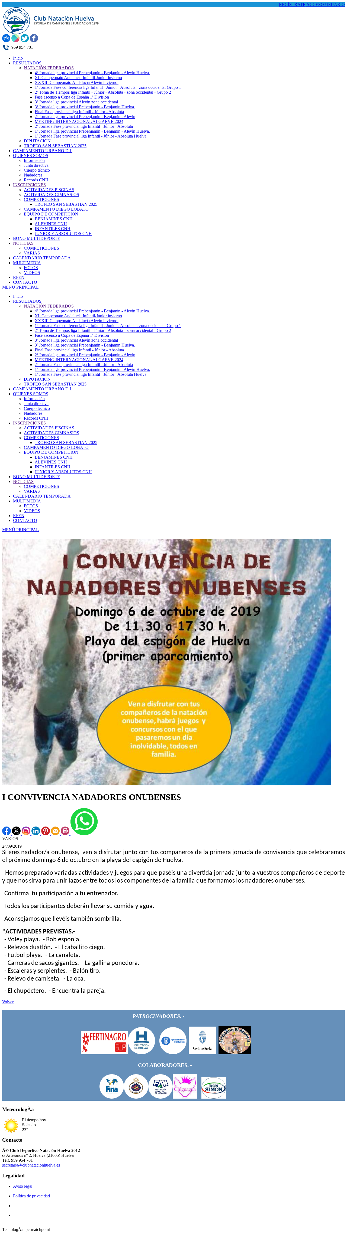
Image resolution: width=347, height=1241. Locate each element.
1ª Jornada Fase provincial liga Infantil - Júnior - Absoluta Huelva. (91, 374)
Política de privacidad (31, 1196)
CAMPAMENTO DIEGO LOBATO (56, 447)
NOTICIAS (23, 481)
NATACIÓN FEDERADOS (49, 306)
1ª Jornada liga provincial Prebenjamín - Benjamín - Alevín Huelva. (92, 369)
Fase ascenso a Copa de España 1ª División (72, 335)
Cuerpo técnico (37, 408)
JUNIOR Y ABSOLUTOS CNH (63, 471)
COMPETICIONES (41, 437)
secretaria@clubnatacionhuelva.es (31, 1165)
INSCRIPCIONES (29, 423)
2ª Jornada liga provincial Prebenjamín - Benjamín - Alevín (85, 354)
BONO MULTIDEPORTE (36, 476)
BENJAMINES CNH (54, 457)
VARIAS (32, 491)
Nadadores (33, 413)
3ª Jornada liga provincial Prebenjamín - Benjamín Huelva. (85, 345)
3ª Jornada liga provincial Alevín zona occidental (76, 340)
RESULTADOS (27, 301)
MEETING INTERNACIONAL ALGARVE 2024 (79, 359)
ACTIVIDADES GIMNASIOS (51, 432)
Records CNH (36, 418)
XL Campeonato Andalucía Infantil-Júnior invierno (78, 315)
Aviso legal (22, 1186)
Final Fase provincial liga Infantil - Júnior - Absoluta (79, 350)
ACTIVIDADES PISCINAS (49, 428)
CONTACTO (25, 520)
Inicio (18, 296)
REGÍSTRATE (292, 4)
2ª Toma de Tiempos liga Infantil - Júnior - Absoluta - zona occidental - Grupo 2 (103, 330)
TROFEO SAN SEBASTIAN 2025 (55, 384)
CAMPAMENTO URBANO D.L (42, 389)
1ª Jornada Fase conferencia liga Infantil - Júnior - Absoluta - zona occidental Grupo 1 (108, 325)
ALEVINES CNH (51, 462)
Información (34, 398)
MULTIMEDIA (27, 501)
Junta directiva (36, 403)
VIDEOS (32, 510)
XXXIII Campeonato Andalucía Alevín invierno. (76, 320)
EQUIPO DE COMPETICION (51, 452)
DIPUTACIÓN (37, 379)
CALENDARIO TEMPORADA (42, 496)
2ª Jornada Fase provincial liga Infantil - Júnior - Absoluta (84, 364)
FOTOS (31, 506)
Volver (8, 1002)
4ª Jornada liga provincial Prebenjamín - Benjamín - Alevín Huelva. (92, 311)
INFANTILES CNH (52, 467)
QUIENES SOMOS (30, 393)
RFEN (18, 515)
